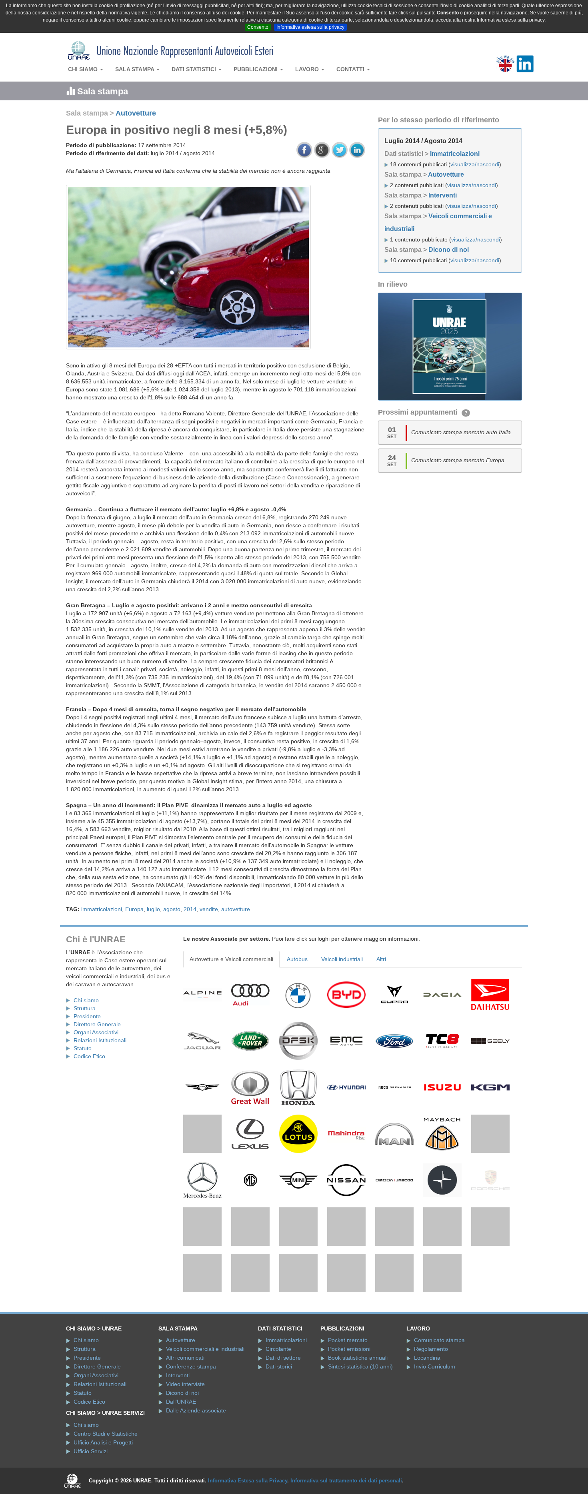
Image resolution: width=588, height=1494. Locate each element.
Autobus (297, 959)
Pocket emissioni (349, 1402)
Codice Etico (89, 1056)
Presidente (87, 1016)
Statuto (83, 1048)
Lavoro (307, 69)
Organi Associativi (96, 1032)
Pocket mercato (348, 1393)
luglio (153, 909)
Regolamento (431, 1402)
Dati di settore (283, 1411)
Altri (381, 959)
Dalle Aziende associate (196, 1464)
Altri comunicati (185, 1411)
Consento (257, 27)
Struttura (85, 1008)
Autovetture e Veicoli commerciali (231, 959)
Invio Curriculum (434, 1420)
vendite (209, 909)
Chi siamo (83, 69)
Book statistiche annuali (358, 1411)
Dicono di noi (448, 249)
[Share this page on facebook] (304, 150)
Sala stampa (135, 69)
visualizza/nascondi (474, 164)
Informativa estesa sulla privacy (310, 27)
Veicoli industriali (342, 959)
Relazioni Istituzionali (100, 1040)
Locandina (427, 1411)
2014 (190, 909)
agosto (171, 909)
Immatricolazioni (455, 153)
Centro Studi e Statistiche (106, 1487)
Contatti (351, 69)
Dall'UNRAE (181, 1455)
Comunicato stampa (439, 1393)
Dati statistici (195, 69)
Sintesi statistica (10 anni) (360, 1420)
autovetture (235, 909)
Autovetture (136, 113)
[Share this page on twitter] (340, 150)
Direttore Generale (97, 1024)
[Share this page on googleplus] (322, 150)
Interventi (442, 195)
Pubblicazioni (256, 69)
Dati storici (279, 1420)
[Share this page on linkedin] (357, 150)
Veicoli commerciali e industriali (205, 1402)
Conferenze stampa (191, 1420)
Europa (134, 909)
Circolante (278, 1402)
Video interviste (185, 1437)
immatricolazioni (101, 909)
